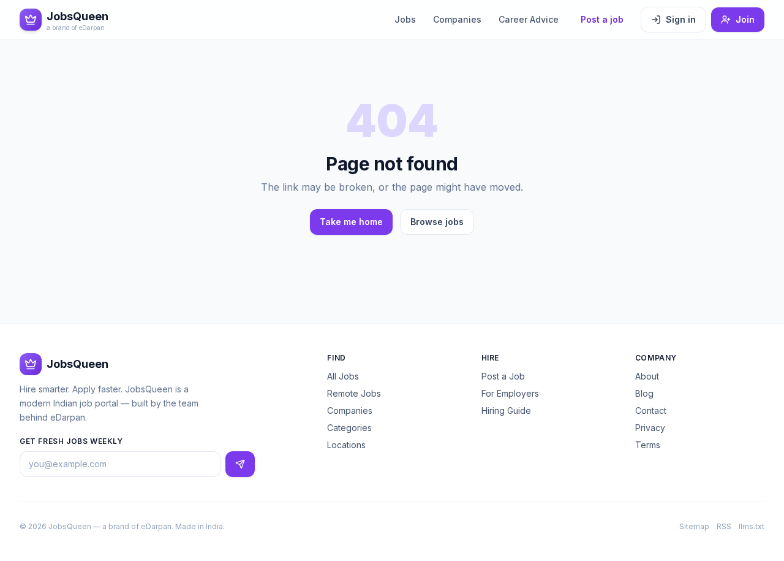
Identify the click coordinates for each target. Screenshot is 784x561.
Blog (644, 393)
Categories (349, 427)
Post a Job (503, 376)
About (647, 376)
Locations (346, 445)
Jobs (405, 19)
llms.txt (751, 526)
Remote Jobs (354, 393)
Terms (647, 445)
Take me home (351, 221)
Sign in (681, 19)
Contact (650, 410)
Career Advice (529, 19)
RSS (724, 526)
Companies (457, 19)
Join (745, 19)
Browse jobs (437, 221)
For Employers (510, 393)
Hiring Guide (506, 410)
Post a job (602, 19)
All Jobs (343, 376)
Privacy (650, 427)
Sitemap (694, 526)
